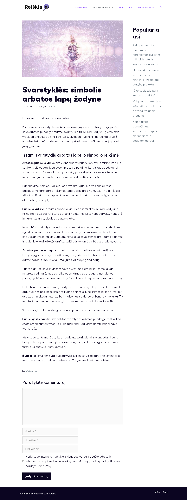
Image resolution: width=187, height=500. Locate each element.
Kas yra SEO (40, 493)
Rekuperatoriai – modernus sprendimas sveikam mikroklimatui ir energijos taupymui (146, 55)
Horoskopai (125, 7)
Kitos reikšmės (146, 7)
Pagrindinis (81, 7)
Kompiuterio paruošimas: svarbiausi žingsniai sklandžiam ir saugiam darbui (146, 131)
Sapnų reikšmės (101, 7)
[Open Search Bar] (161, 7)
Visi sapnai (31, 371)
